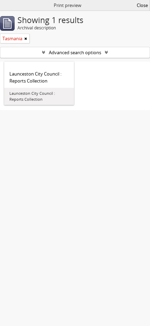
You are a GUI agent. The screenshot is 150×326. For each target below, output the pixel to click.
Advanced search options (75, 52)
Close (142, 5)
